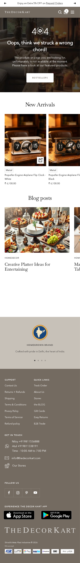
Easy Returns (41, 417)
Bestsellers (40, 77)
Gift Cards (39, 411)
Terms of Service (14, 417)
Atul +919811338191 (25, 446)
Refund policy (12, 423)
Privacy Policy (11, 411)
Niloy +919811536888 (25, 441)
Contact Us (11, 385)
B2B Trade (39, 423)
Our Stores (19, 465)
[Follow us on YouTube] (35, 492)
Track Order (40, 385)
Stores (37, 398)
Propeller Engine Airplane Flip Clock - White (25, 177)
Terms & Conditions (15, 404)
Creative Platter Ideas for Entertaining (27, 266)
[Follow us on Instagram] (17, 492)
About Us (39, 391)
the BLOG (39, 404)
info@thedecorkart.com (26, 458)
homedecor (12, 258)
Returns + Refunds (15, 391)
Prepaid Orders (54, 3)
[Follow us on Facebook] (9, 492)
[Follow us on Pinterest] (26, 492)
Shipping (10, 398)
